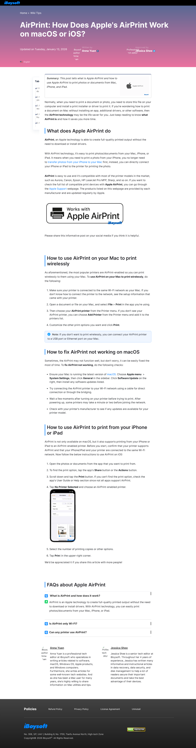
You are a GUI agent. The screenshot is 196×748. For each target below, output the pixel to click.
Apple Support (58, 188)
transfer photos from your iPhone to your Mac (75, 162)
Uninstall (136, 709)
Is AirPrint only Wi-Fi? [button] (61, 623)
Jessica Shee (143, 50)
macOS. (111, 374)
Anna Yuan (89, 50)
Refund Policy (55, 709)
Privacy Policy (81, 709)
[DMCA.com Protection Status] (136, 727)
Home (23, 13)
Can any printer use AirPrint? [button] (66, 632)
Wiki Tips (35, 13)
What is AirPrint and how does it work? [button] (72, 595)
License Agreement (110, 709)
